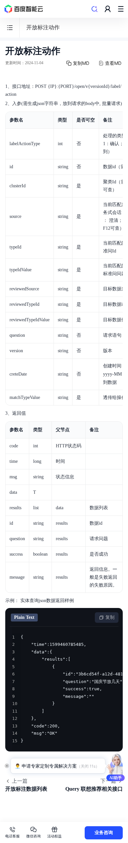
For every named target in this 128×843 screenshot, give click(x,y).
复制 (110, 617)
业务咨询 (104, 832)
